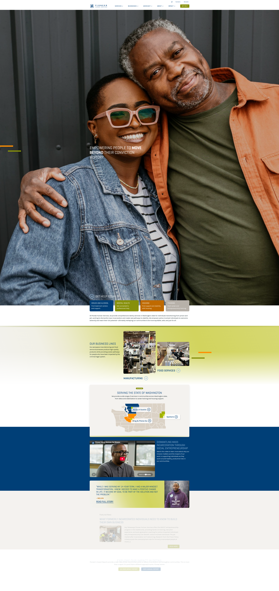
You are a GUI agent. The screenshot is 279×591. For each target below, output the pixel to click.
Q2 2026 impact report (129, 567)
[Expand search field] (171, 2)
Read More (174, 544)
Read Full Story (104, 501)
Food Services (166, 370)
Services (118, 6)
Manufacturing (133, 378)
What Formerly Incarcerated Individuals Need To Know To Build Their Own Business (138, 518)
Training (171, 303)
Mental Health (123, 303)
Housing (145, 303)
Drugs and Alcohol (99, 303)
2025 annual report (151, 567)
